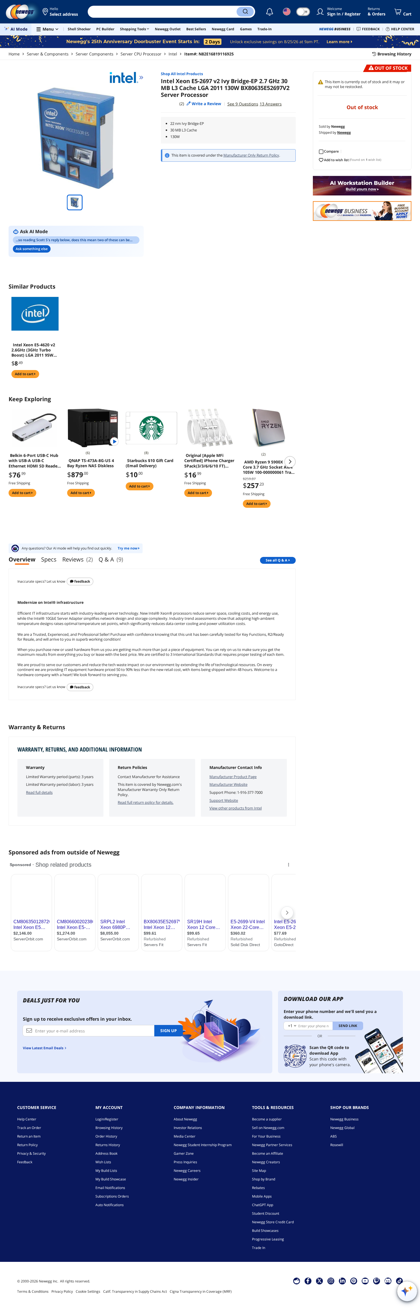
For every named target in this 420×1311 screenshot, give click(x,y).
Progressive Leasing (268, 1239)
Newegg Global (342, 1127)
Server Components (94, 54)
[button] (61, 11)
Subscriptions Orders (112, 1196)
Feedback (81, 581)
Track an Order (29, 1127)
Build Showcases (265, 1230)
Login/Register (106, 1119)
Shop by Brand (263, 1179)
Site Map (259, 1170)
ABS (333, 1136)
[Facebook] (307, 1280)
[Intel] (126, 77)
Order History (106, 1136)
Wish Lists (103, 1162)
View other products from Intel (235, 808)
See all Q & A (276, 560)
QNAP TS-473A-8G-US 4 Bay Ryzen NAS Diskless (90, 463)
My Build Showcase (110, 1179)
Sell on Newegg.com (268, 1127)
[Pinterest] (353, 1280)
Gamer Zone (184, 1153)
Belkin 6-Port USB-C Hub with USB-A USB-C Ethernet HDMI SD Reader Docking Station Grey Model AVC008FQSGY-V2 (34, 460)
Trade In (258, 1247)
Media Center (184, 1136)
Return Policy (27, 1144)
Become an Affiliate (267, 1153)
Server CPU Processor (141, 54)
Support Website (223, 800)
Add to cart (24, 373)
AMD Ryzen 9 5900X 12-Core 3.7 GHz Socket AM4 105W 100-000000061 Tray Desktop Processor (268, 467)
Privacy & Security (31, 1153)
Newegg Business (344, 1119)
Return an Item (29, 1136)
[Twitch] (376, 1280)
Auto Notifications (109, 1204)
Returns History (107, 1144)
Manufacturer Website (228, 784)
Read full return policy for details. (145, 802)
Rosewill (336, 1144)
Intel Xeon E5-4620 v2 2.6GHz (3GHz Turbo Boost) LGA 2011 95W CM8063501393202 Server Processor (33, 350)
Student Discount (265, 1213)
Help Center (26, 1119)
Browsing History (109, 1127)
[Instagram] (331, 1280)
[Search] (245, 12)
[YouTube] (365, 1280)
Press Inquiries (185, 1162)
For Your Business (266, 1136)
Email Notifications (110, 1187)
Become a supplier (267, 1119)
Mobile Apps (262, 1196)
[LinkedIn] (342, 1280)
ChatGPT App (262, 1204)
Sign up (168, 1030)
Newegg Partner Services (272, 1144)
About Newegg (185, 1119)
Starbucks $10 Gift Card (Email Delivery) (149, 463)
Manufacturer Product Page (233, 776)
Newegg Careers (187, 1170)
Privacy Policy (62, 1291)
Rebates (258, 1187)
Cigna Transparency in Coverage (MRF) (201, 1291)
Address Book (106, 1153)
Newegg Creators (266, 1162)
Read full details (39, 792)
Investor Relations (188, 1127)
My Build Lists (106, 1170)
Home (14, 54)
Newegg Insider (186, 1179)
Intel (173, 54)
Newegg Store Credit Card (273, 1222)
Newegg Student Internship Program (203, 1144)
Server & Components (48, 54)
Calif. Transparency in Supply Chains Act (135, 1291)
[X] (319, 1280)
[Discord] (388, 1280)
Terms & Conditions (33, 1291)
